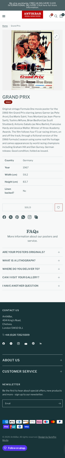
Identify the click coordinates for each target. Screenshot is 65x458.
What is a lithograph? (19, 260)
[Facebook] (4, 217)
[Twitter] (13, 343)
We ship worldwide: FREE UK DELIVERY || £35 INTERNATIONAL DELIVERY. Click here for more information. (32, 5)
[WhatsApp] (23, 217)
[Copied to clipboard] (36, 217)
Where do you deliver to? (21, 268)
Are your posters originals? (23, 252)
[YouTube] (28, 343)
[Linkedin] (42, 343)
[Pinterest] (17, 217)
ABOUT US (11, 360)
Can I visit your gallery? (20, 277)
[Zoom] (56, 36)
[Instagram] (30, 217)
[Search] (56, 16)
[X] (11, 217)
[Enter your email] (59, 403)
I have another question (20, 285)
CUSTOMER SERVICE (19, 371)
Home (5, 26)
